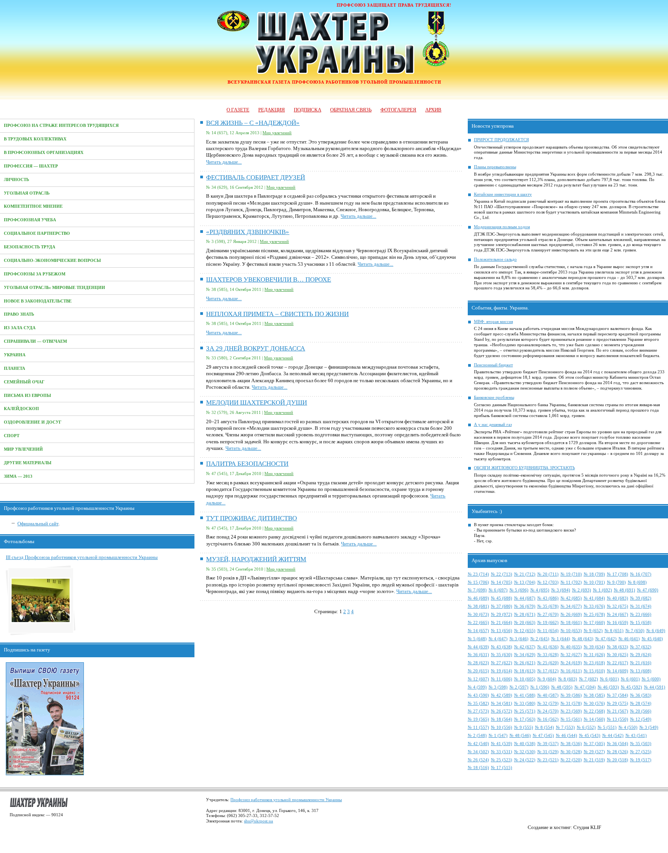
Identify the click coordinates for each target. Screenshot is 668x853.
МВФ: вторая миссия (493, 322)
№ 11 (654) (548, 631)
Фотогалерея (398, 110)
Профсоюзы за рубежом (34, 274)
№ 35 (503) (640, 744)
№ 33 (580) (524, 703)
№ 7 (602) (588, 679)
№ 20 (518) (617, 760)
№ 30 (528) (571, 752)
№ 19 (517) (640, 760)
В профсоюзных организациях (44, 152)
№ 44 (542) (613, 735)
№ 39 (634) (594, 647)
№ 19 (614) (501, 671)
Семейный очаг (24, 382)
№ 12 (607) (478, 679)
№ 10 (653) (571, 631)
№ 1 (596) (539, 687)
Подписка (307, 110)
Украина (15, 355)
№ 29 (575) (617, 703)
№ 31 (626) (594, 655)
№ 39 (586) (571, 695)
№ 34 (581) (501, 703)
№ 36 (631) (478, 655)
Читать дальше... (224, 162)
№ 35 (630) (501, 655)
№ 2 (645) (539, 639)
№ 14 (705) (501, 582)
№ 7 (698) (477, 590)
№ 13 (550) (617, 719)
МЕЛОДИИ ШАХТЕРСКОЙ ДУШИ (256, 402)
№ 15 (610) (594, 671)
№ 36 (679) (524, 606)
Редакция (271, 110)
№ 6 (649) (655, 631)
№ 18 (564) (501, 719)
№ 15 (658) (640, 623)
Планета (14, 368)
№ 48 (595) (562, 687)
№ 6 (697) (498, 590)
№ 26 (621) (524, 663)
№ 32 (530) (524, 752)
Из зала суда (20, 328)
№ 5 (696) (519, 590)
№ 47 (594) (585, 687)
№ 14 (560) (594, 719)
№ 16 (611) (571, 671)
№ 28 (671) (524, 614)
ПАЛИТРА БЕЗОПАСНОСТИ (247, 463)
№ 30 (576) (594, 703)
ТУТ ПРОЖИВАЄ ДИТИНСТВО (251, 518)
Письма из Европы (27, 395)
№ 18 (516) (478, 768)
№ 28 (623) (478, 663)
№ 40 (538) (524, 744)
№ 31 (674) (640, 606)
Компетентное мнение (33, 206)
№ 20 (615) (478, 671)
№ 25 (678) (594, 614)
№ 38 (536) (571, 744)
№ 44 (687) (524, 598)
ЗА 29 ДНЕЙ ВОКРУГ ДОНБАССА (255, 348)
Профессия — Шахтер (31, 166)
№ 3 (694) (560, 590)
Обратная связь (350, 110)
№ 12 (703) (548, 582)
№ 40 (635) (571, 647)
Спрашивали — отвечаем (35, 341)
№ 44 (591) (654, 687)
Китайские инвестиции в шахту (503, 194)
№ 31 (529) (548, 752)
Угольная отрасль (26, 193)
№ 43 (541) (636, 735)
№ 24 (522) (524, 760)
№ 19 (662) (548, 623)
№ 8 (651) (614, 631)
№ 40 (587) (548, 695)
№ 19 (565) (478, 719)
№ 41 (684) (594, 598)
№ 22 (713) (501, 574)
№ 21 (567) (617, 711)
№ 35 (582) (478, 703)
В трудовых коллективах (35, 139)
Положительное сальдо (495, 259)
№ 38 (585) (594, 695)
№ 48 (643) (582, 639)
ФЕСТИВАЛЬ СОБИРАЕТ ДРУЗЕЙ (255, 177)
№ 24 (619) (571, 663)
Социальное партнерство (37, 233)
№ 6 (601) (609, 679)
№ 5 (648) (477, 639)
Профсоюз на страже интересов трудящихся (61, 125)
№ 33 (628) (548, 655)
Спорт (11, 436)
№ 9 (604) (546, 679)
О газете (238, 110)
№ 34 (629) (524, 655)
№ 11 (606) (501, 679)
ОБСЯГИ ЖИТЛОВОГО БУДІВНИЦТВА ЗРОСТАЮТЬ (524, 468)
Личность (16, 180)
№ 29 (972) (501, 614)
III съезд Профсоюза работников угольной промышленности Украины (82, 557)
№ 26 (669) (571, 614)
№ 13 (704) (524, 582)
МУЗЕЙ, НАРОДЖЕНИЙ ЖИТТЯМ (256, 559)
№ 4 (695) (539, 590)
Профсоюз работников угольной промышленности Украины (286, 800)
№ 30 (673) (478, 614)
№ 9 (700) (616, 582)
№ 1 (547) (498, 735)
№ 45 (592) (631, 687)
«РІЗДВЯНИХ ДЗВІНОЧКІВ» (247, 232)
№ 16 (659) (617, 623)
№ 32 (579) (548, 703)
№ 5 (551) (607, 727)
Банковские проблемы (494, 397)
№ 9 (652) (593, 631)
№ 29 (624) (640, 655)
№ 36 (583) (640, 695)
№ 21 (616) (640, 663)
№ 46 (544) (566, 735)
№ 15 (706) (478, 582)
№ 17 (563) (524, 719)
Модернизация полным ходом (502, 227)
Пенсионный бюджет (493, 365)
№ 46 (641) (629, 639)
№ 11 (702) (571, 582)
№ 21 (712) (524, 574)
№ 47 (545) (543, 735)
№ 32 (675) (617, 606)
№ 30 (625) (617, 655)
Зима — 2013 (18, 476)
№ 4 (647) (498, 639)
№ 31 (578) (571, 703)
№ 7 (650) (634, 631)
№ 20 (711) (548, 574)
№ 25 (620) (548, 663)
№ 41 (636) (548, 647)
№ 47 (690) (647, 590)
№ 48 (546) (520, 735)
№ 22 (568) (594, 711)
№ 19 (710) (571, 574)
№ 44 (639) (478, 647)
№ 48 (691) (624, 590)
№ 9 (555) (523, 727)
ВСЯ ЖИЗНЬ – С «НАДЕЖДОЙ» (253, 122)
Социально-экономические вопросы (52, 260)
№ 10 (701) (594, 582)
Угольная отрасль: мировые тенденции (54, 287)
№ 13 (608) (640, 671)
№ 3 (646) (519, 639)
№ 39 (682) (640, 598)
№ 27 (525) (640, 752)
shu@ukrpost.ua (258, 821)
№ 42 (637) (524, 647)
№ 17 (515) (501, 768)
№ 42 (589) (501, 695)
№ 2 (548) (477, 735)
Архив (433, 110)
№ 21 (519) (594, 760)
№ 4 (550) (628, 727)
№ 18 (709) (594, 574)
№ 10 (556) (501, 727)
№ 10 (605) (524, 679)
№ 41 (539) (501, 744)
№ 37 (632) (640, 647)
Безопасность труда (29, 247)
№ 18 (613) (524, 671)
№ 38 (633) (617, 647)
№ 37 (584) (617, 695)
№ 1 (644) (560, 639)
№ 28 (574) (640, 703)
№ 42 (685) (571, 598)
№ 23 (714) (478, 574)
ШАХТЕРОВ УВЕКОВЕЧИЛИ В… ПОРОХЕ (268, 279)
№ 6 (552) (586, 727)
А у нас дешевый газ (493, 424)
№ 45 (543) (589, 735)
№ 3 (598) (498, 687)
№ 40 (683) (617, 598)
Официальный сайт (37, 524)
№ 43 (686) (548, 598)
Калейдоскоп (21, 409)
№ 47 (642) (606, 639)
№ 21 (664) (501, 623)
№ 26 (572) (501, 711)
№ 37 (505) (594, 744)
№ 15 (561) (571, 719)
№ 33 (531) (501, 752)
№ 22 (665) (478, 623)
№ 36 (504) (617, 744)
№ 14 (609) (617, 671)
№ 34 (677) (571, 606)
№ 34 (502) (478, 752)
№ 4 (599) (477, 687)
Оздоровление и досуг (32, 422)
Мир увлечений (23, 449)
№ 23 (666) (640, 614)
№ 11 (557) (478, 727)
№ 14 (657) (478, 631)
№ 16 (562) (548, 719)
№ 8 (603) (567, 679)
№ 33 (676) (594, 606)
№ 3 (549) (648, 727)
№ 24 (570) (548, 711)
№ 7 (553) (565, 727)
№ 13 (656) (501, 631)
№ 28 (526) (617, 752)
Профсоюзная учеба (30, 220)
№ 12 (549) (640, 719)
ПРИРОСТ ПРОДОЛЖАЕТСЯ (501, 140)
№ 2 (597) (519, 687)
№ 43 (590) (478, 695)
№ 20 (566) (640, 711)
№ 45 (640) (652, 639)
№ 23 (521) (548, 760)
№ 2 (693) (581, 590)
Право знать (19, 314)
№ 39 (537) (548, 744)
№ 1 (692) (602, 590)
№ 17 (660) (594, 623)
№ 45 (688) (501, 598)
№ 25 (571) (524, 711)
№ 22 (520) (571, 760)
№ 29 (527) (594, 752)
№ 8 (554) (544, 727)
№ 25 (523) (501, 760)
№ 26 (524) (478, 760)
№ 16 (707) (640, 574)
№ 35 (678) (548, 606)
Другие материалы (27, 463)
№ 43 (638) (501, 647)
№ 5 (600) (651, 679)
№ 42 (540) (478, 744)
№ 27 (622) (501, 663)
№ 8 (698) (637, 582)
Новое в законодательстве (38, 301)
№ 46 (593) (608, 687)
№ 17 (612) (548, 671)
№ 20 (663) (524, 623)
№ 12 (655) (524, 631)
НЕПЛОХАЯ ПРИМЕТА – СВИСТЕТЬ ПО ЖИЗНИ (277, 314)
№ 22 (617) (617, 663)
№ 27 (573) (478, 711)
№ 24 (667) (617, 614)
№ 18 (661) (571, 623)
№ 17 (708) (617, 574)
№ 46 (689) (478, 598)
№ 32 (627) (571, 655)
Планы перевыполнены (495, 167)
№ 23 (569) (571, 711)
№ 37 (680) (501, 606)
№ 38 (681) (478, 606)
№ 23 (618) (594, 663)
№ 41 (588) (524, 695)
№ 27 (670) (548, 614)
